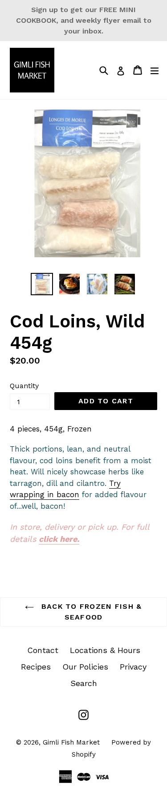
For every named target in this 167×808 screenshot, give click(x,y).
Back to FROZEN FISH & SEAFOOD (90, 611)
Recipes (36, 666)
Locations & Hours (105, 650)
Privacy (133, 666)
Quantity (24, 385)
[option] (42, 284)
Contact (42, 650)
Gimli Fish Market (71, 742)
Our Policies (85, 666)
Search (83, 683)
